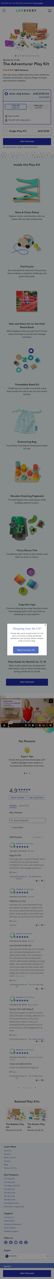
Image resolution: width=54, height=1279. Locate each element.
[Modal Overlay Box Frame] (27, 639)
